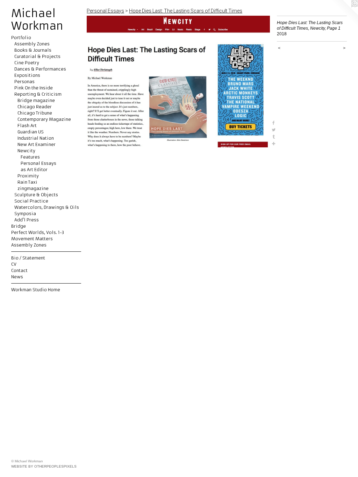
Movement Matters (32, 238)
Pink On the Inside (33, 87)
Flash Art (27, 125)
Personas (24, 81)
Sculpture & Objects (36, 194)
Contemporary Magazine (44, 119)
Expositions (27, 75)
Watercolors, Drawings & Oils (46, 207)
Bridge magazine (36, 100)
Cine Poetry (26, 62)
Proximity (28, 175)
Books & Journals (32, 50)
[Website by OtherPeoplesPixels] (344, 14)
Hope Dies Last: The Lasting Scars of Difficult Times (185, 11)
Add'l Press (26, 219)
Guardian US (30, 131)
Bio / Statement (28, 257)
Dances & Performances (40, 69)
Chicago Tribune (34, 113)
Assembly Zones (32, 43)
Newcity (26, 150)
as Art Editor (34, 169)
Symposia (25, 213)
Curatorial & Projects (37, 56)
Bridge (18, 226)
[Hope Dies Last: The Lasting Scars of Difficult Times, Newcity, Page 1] (178, 81)
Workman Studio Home (35, 289)
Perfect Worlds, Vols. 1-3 (37, 232)
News (17, 276)
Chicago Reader (34, 106)
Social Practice (31, 201)
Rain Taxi (27, 182)
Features (30, 157)
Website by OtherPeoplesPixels (44, 466)
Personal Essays (38, 163)
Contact (19, 270)
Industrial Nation (35, 138)
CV (13, 264)
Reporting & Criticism (38, 94)
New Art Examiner (36, 144)
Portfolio (21, 37)
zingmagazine (33, 188)
